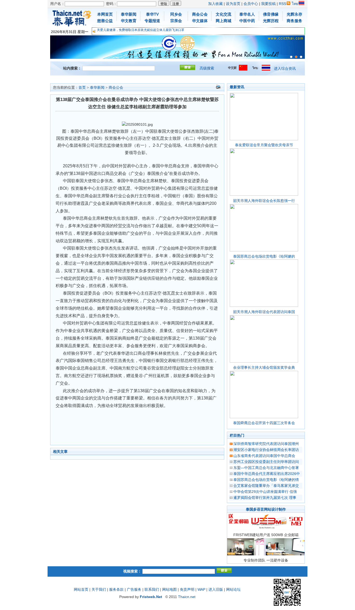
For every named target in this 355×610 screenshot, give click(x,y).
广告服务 (134, 589)
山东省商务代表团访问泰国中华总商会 (264, 456)
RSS (282, 4)
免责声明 (187, 589)
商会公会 (116, 88)
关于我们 (98, 589)
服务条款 (116, 589)
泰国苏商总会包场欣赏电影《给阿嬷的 (264, 256)
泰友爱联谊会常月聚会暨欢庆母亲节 (264, 145)
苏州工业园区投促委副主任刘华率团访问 (266, 462)
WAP (201, 589)
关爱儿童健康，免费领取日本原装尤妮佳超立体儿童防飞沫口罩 (140, 30)
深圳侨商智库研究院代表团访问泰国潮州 (266, 444)
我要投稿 (268, 4)
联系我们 (151, 589)
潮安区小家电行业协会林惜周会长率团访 (266, 450)
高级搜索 (207, 68)
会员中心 (251, 4)
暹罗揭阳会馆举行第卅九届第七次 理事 (264, 497)
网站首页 (81, 589)
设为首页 (233, 4)
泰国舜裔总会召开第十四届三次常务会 (264, 423)
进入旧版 (215, 589)
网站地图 (169, 589)
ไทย (295, 4)
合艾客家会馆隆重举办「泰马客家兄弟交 (266, 486)
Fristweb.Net (151, 597)
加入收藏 (215, 4)
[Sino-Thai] (291, 57)
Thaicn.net (186, 597)
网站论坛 (233, 589)
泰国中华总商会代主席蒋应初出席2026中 (266, 474)
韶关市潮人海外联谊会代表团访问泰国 (264, 312)
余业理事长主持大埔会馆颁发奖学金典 (264, 367)
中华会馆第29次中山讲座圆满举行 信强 (265, 492)
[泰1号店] (301, 57)
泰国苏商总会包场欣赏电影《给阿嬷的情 (266, 480)
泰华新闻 (97, 88)
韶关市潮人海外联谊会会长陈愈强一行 (264, 201)
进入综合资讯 (285, 68)
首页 (82, 88)
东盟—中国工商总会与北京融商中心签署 (266, 468)
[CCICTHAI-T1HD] (296, 57)
